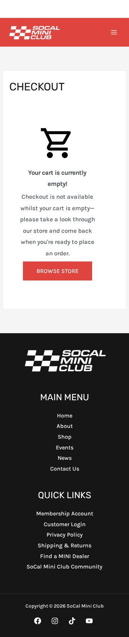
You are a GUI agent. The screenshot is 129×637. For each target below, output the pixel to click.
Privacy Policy (65, 534)
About (65, 426)
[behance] (90, 620)
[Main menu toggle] (114, 32)
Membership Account (64, 513)
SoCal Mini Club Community (64, 566)
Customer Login (65, 524)
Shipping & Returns (64, 545)
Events (64, 447)
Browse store (57, 271)
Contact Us (64, 468)
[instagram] (56, 620)
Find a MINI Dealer (64, 556)
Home (64, 415)
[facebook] (38, 620)
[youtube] (73, 620)
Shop (65, 436)
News (65, 457)
